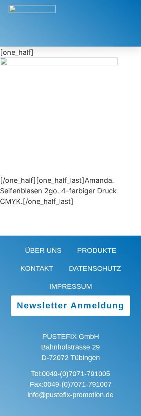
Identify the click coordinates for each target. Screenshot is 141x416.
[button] (100, 23)
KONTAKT (36, 268)
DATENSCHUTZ (95, 268)
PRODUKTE (96, 250)
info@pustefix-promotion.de (70, 395)
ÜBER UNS (43, 250)
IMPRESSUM (70, 286)
